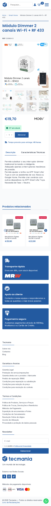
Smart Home (13, 15)
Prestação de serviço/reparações (15, 373)
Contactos (6, 352)
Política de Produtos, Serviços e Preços (18, 403)
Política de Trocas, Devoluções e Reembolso (20, 405)
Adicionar (22, 135)
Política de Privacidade (22, 446)
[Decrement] (6, 135)
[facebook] (4, 476)
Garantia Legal (8, 370)
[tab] (10, 152)
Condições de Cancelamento (13, 414)
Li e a (18, 446)
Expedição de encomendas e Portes (16, 411)
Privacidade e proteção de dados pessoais (19, 423)
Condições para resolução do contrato (17, 387)
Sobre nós (6, 349)
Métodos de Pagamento (11, 408)
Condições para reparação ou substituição (19, 381)
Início (4, 15)
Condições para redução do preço (16, 384)
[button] (45, 230)
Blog (4, 354)
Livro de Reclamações (11, 502)
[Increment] (11, 135)
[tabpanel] (25, 172)
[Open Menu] (45, 5)
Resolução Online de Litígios (13, 417)
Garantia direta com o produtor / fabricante (19, 376)
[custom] (46, 501)
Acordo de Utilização (10, 420)
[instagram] (9, 476)
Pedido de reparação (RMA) (13, 378)
